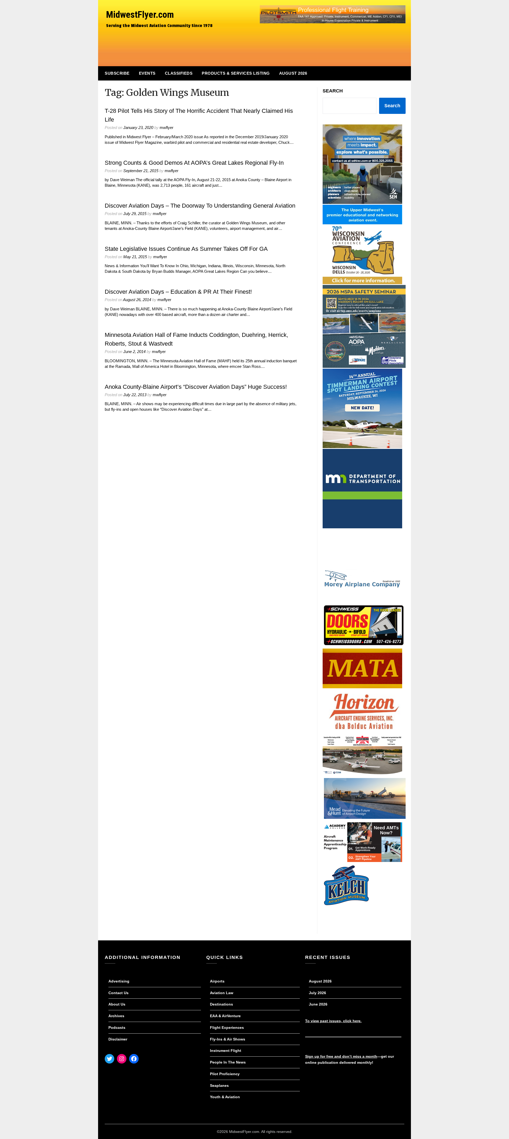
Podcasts (116, 1027)
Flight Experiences (227, 1027)
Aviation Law (221, 993)
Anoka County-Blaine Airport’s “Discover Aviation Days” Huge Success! (196, 386)
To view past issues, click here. (333, 1021)
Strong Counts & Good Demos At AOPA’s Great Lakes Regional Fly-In (194, 162)
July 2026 (317, 993)
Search (333, 90)
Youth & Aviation (225, 1097)
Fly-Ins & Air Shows (227, 1039)
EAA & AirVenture (225, 1016)
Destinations (221, 1004)
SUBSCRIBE (117, 73)
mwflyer (166, 127)
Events (147, 73)
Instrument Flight (225, 1050)
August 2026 (293, 73)
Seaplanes (219, 1085)
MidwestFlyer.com (140, 14)
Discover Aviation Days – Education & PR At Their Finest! (178, 291)
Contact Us (118, 993)
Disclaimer (117, 1039)
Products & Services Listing (236, 73)
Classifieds (179, 73)
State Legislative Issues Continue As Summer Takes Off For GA (186, 248)
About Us (116, 1004)
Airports (217, 981)
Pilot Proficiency (225, 1074)
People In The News (228, 1062)
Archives (116, 1016)
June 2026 (318, 1004)
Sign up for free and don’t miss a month (341, 1056)
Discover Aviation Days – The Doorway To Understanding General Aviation (200, 205)
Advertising (118, 981)
